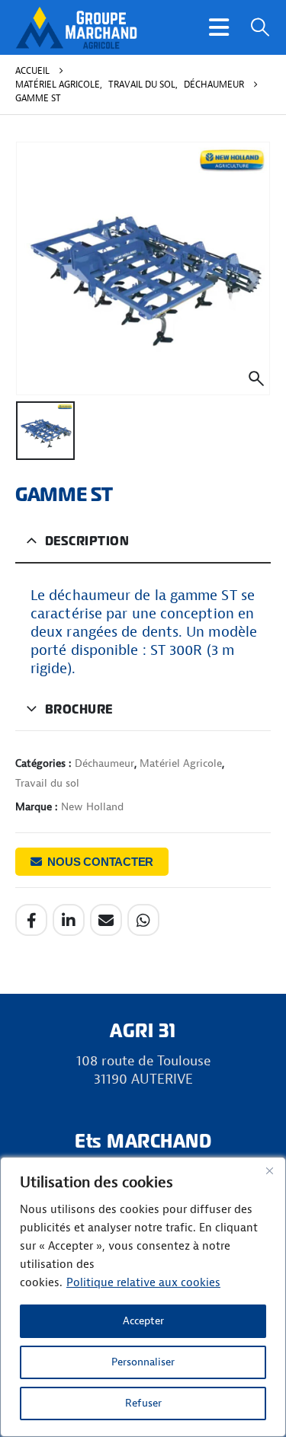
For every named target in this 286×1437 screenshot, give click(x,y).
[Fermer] (269, 1170)
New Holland (92, 806)
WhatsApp (143, 920)
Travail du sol (47, 783)
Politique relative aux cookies (143, 1283)
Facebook (31, 920)
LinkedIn (69, 920)
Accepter (143, 1320)
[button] (219, 27)
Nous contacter (100, 861)
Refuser (143, 1403)
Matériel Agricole (181, 763)
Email (106, 920)
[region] (143, 1297)
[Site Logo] (76, 27)
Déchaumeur (104, 763)
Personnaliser (143, 1362)
